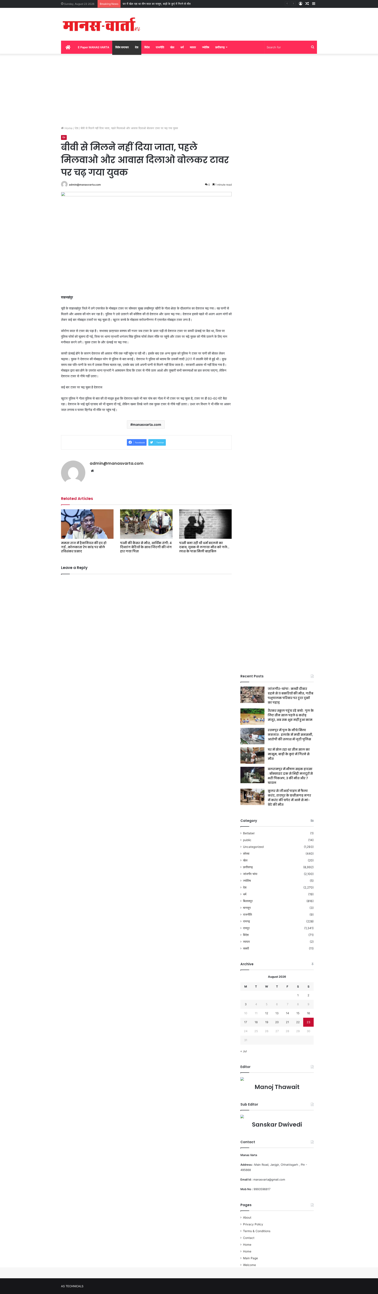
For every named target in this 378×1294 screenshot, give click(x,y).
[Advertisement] (189, 88)
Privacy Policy (253, 1224)
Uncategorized (253, 847)
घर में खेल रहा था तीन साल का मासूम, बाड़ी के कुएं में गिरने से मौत (289, 754)
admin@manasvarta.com (85, 184)
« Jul (243, 1051)
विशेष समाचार (122, 47)
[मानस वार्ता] (101, 24)
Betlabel (248, 833)
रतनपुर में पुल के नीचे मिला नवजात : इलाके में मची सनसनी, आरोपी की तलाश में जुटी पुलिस (290, 734)
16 (308, 1013)
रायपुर (246, 928)
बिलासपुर (248, 901)
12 (266, 1013)
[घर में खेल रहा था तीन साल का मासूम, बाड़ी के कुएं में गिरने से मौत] (252, 755)
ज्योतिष (205, 47)
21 (287, 1022)
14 (287, 1013)
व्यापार (193, 47)
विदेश (147, 47)
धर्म (182, 47)
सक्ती (246, 948)
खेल (172, 47)
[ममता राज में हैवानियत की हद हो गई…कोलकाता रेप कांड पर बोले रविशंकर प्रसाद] (87, 524)
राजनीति (160, 47)
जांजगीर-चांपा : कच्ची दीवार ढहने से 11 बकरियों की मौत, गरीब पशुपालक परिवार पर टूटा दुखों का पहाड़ (290, 696)
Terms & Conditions (256, 1231)
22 (298, 1022)
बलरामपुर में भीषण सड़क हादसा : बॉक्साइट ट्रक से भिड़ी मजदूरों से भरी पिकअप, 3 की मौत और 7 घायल (290, 776)
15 (297, 1013)
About (247, 1217)
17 (245, 1022)
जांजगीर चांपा (250, 874)
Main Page (250, 1258)
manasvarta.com (147, 424)
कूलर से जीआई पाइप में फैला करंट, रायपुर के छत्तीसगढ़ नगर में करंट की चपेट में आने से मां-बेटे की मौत (289, 798)
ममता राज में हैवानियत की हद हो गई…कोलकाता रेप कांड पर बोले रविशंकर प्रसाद (84, 547)
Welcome (249, 1265)
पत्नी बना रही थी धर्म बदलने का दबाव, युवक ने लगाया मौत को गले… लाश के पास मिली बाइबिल (204, 547)
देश (136, 47)
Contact (248, 1238)
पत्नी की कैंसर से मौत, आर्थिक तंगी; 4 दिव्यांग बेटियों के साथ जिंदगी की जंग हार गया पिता (146, 547)
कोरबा (246, 853)
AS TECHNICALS (72, 1286)
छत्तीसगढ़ (220, 47)
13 (276, 1013)
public (247, 840)
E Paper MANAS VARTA (93, 47)
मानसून (247, 908)
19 (266, 1022)
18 (256, 1022)
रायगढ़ (246, 921)
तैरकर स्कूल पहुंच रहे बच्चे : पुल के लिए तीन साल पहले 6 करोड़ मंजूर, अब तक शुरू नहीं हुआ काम (291, 715)
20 (277, 1022)
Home (68, 128)
